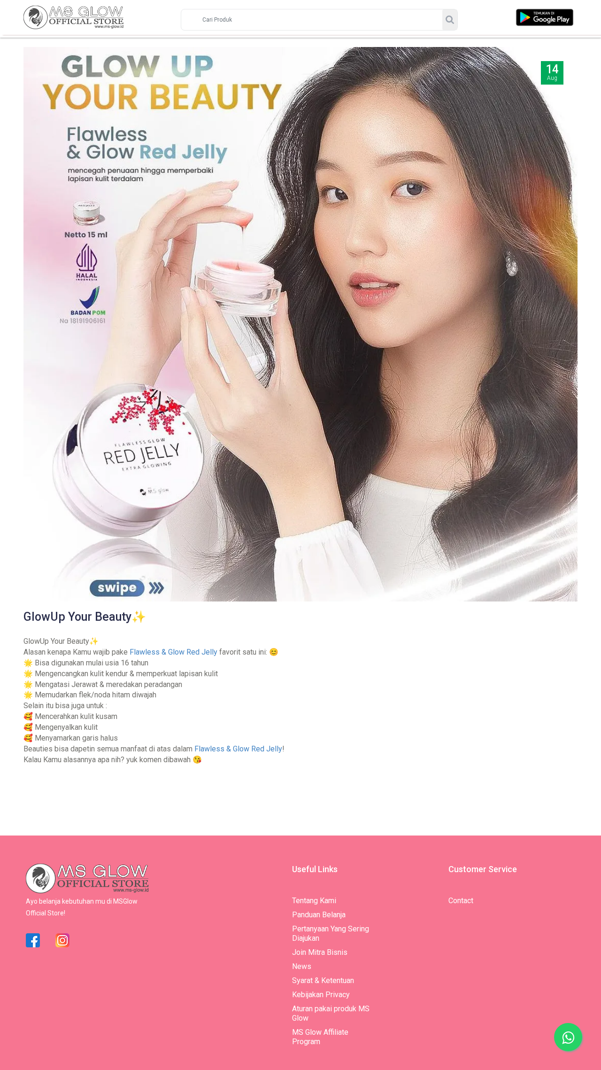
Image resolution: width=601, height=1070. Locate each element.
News (301, 966)
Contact (460, 900)
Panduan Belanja (319, 914)
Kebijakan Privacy (321, 994)
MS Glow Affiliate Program (320, 1037)
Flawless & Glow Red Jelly (173, 652)
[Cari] (449, 19)
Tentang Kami (314, 900)
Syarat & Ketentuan (323, 980)
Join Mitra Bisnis (319, 952)
